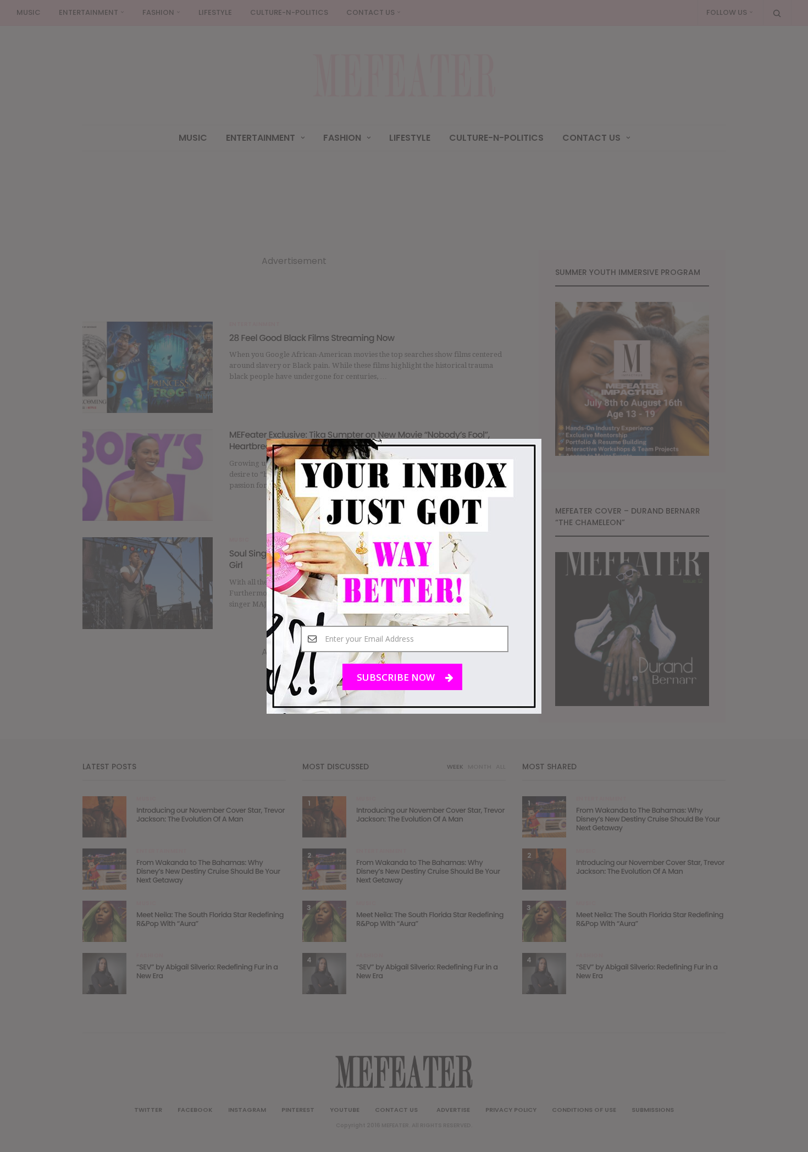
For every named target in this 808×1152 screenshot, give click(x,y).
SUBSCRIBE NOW (397, 676)
